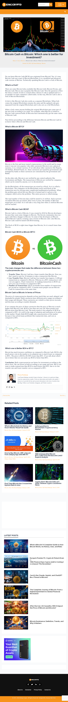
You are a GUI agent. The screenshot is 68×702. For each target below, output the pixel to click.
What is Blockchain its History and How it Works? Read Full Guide (18, 426)
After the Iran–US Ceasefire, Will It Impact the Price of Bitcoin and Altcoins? (46, 607)
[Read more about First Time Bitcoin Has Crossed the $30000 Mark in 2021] (19, 472)
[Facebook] (7, 387)
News (10, 430)
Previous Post (6, 395)
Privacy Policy (38, 689)
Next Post (63, 395)
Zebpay (6, 459)
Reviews (11, 457)
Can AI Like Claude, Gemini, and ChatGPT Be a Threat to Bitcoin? (46, 576)
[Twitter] (14, 387)
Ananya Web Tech (51, 698)
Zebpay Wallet (12, 459)
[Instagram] (9, 387)
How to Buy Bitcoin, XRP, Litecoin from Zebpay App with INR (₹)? (18, 453)
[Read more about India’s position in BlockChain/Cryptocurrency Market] (49, 415)
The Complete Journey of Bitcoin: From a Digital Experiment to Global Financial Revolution (46, 591)
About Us (20, 689)
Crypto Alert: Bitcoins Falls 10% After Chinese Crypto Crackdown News (48, 483)
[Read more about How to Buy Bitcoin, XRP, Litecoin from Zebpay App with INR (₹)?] (19, 443)
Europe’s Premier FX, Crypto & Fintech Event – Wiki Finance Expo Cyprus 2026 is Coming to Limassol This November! (47, 561)
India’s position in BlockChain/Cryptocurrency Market (46, 427)
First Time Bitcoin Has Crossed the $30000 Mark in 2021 (18, 484)
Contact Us (47, 689)
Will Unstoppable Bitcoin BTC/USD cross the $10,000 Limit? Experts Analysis (48, 455)
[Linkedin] (12, 387)
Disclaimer (28, 689)
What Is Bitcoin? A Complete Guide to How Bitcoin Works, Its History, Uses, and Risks (46, 546)
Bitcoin (44, 63)
